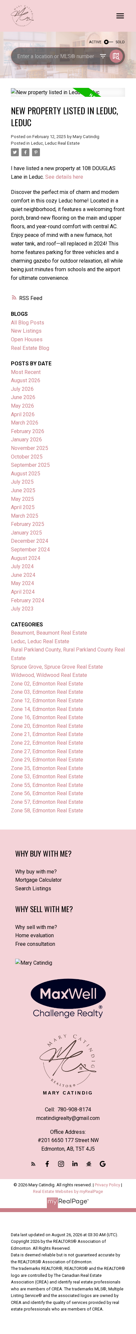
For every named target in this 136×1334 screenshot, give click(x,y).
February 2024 (27, 600)
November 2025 (29, 448)
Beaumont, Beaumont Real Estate (49, 633)
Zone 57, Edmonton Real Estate (47, 802)
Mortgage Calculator (38, 880)
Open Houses (27, 339)
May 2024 (22, 583)
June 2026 (23, 397)
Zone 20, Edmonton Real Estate (47, 726)
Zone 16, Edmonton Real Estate (47, 717)
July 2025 (22, 482)
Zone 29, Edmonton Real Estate (47, 760)
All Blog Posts (27, 322)
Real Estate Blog (30, 348)
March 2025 (24, 516)
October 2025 (27, 457)
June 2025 (23, 490)
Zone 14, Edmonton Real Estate (47, 709)
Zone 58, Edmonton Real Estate (47, 810)
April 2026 (23, 414)
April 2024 (23, 592)
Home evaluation (34, 935)
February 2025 (27, 524)
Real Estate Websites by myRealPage (68, 1191)
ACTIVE (95, 42)
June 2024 (23, 575)
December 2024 (29, 541)
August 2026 (25, 380)
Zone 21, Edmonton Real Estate (47, 734)
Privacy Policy (107, 1184)
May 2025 (22, 499)
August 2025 (25, 473)
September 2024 (30, 549)
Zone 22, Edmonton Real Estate (47, 743)
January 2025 (26, 533)
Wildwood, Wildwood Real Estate (49, 675)
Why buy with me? (36, 872)
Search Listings (33, 888)
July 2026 (22, 389)
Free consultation (35, 944)
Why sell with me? (36, 927)
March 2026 (24, 423)
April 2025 (23, 507)
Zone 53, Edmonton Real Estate (47, 776)
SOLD (120, 42)
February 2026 (27, 431)
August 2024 (25, 558)
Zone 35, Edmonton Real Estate (47, 768)
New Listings (26, 331)
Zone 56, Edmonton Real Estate (47, 793)
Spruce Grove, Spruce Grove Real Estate (57, 667)
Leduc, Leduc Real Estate (55, 143)
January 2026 (26, 439)
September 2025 (30, 465)
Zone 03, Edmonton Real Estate (47, 692)
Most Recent (26, 372)
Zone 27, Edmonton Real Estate (47, 751)
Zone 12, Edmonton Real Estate (47, 700)
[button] (33, 1164)
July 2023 (22, 609)
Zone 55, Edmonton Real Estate (47, 785)
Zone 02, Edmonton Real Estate (47, 684)
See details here (64, 177)
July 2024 (22, 566)
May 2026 (22, 406)
